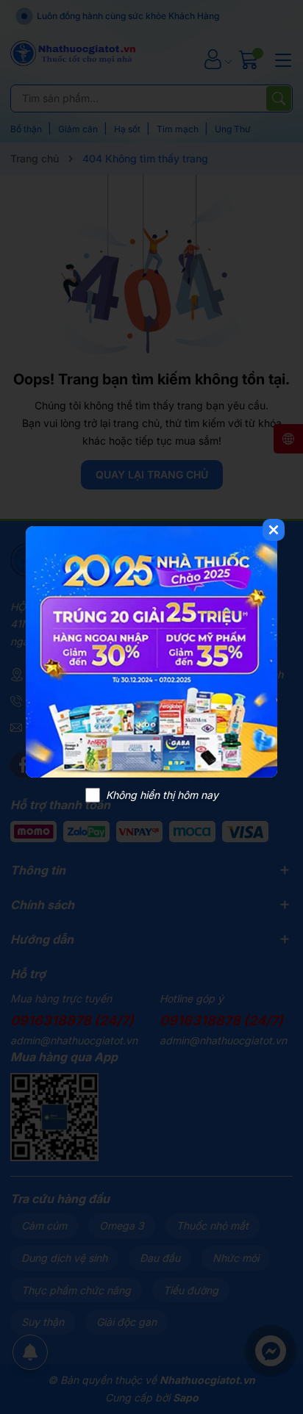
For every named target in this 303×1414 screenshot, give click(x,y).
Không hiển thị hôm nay (162, 795)
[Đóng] (274, 530)
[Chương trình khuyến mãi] (151, 652)
